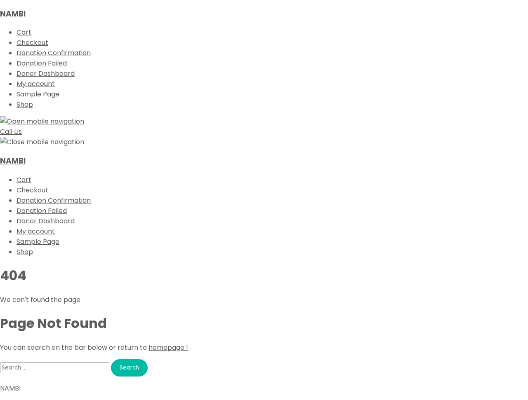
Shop (24, 104)
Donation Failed (41, 63)
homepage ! (168, 347)
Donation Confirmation (53, 53)
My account (35, 84)
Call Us (11, 131)
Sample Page (37, 94)
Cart (23, 32)
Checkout (32, 42)
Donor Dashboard (45, 73)
